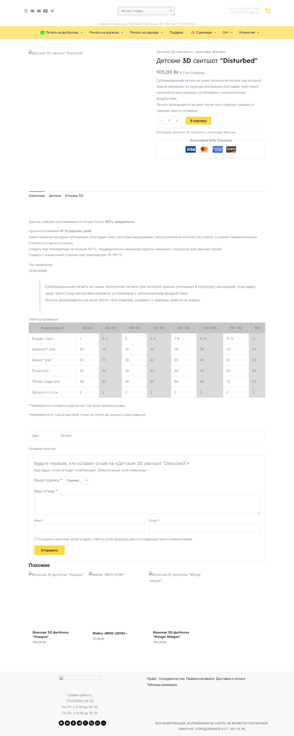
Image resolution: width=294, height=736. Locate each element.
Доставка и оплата (230, 679)
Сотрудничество (172, 679)
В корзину (198, 121)
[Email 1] (45, 11)
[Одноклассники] (73, 723)
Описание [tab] (37, 196)
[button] (81, 32)
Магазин (135, 24)
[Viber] (91, 723)
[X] (85, 723)
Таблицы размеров (162, 685)
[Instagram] (26, 11)
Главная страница (112, 24)
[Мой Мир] (103, 723)
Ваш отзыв (45, 491)
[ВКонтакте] (67, 723)
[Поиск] (171, 11)
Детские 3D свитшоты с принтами (183, 52)
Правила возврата (200, 679)
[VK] (32, 11)
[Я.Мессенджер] (61, 723)
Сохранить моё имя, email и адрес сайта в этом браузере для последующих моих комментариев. (115, 539)
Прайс (152, 679)
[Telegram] (52, 11)
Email (154, 521)
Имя (38, 521)
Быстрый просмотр (56, 624)
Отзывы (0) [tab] (74, 196)
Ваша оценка (48, 480)
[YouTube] (39, 11)
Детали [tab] (55, 196)
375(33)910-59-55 (80, 701)
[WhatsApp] (97, 723)
